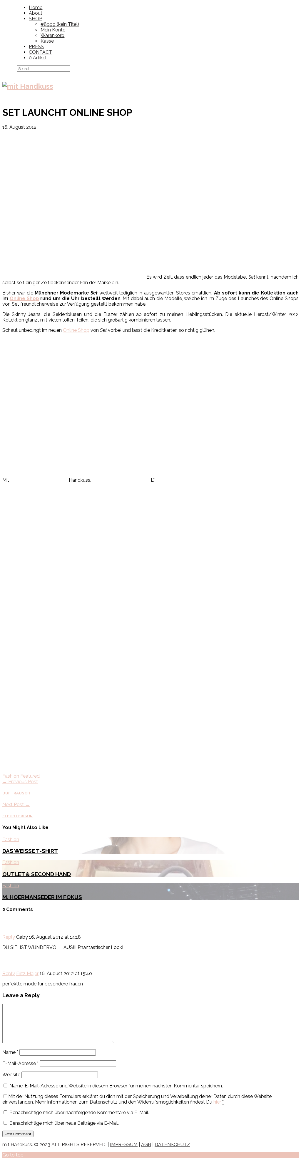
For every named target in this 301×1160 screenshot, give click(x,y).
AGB (146, 1144)
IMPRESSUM (124, 1144)
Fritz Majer (27, 973)
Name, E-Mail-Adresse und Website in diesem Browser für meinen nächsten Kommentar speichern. (116, 1086)
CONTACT (40, 52)
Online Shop (24, 298)
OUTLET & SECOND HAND (36, 874)
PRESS (36, 46)
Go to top (13, 1155)
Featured (30, 776)
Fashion (10, 776)
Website (11, 1074)
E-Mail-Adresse (20, 1063)
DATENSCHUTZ (172, 1144)
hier (217, 1102)
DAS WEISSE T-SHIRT (30, 851)
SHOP (35, 18)
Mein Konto (53, 30)
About (35, 13)
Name (10, 1052)
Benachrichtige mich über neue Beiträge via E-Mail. (64, 1123)
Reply (8, 937)
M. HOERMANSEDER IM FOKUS (42, 897)
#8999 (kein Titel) (60, 24)
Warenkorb (52, 35)
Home (35, 7)
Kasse (47, 41)
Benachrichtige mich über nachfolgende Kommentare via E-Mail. (79, 1112)
